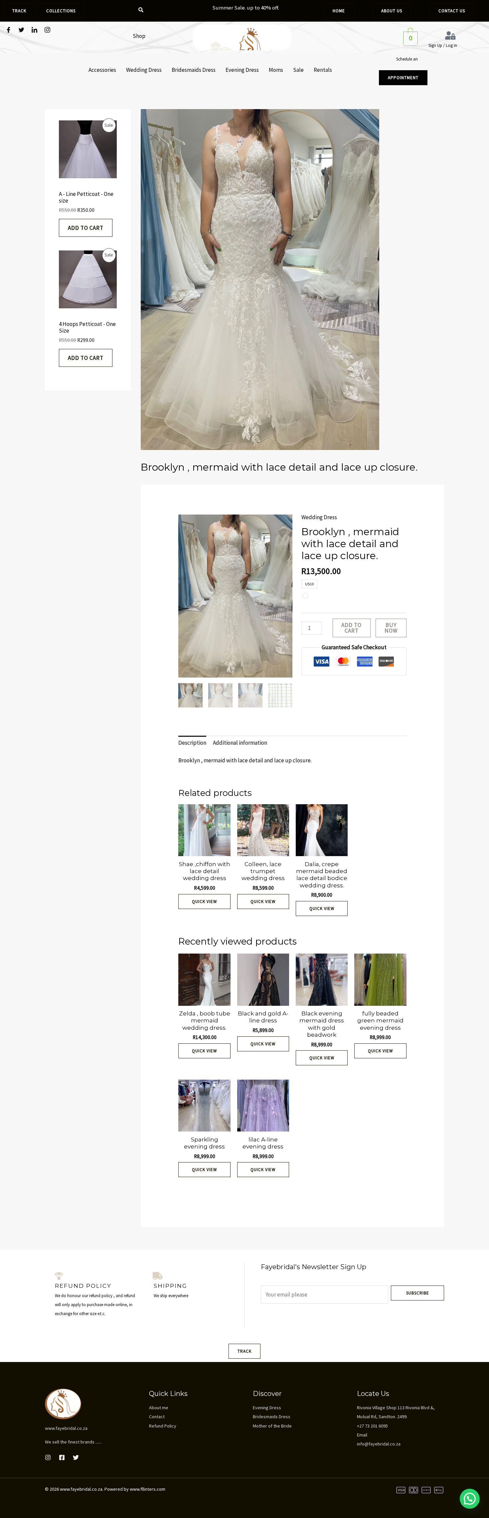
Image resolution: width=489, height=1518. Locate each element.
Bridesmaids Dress (194, 70)
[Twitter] (21, 30)
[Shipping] (158, 1276)
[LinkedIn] (34, 30)
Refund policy (83, 1286)
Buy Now (391, 627)
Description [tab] (192, 742)
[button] (470, 1499)
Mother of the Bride (272, 1426)
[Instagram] (47, 30)
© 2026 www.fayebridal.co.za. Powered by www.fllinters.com (105, 1489)
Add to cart (85, 227)
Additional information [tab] (240, 742)
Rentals (323, 70)
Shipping (170, 1286)
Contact (157, 1417)
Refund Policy (162, 1426)
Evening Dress (242, 70)
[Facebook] (8, 30)
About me (158, 1408)
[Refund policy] (59, 1276)
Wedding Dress (144, 70)
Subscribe (417, 1293)
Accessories (102, 70)
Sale (298, 70)
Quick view (204, 901)
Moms (276, 70)
